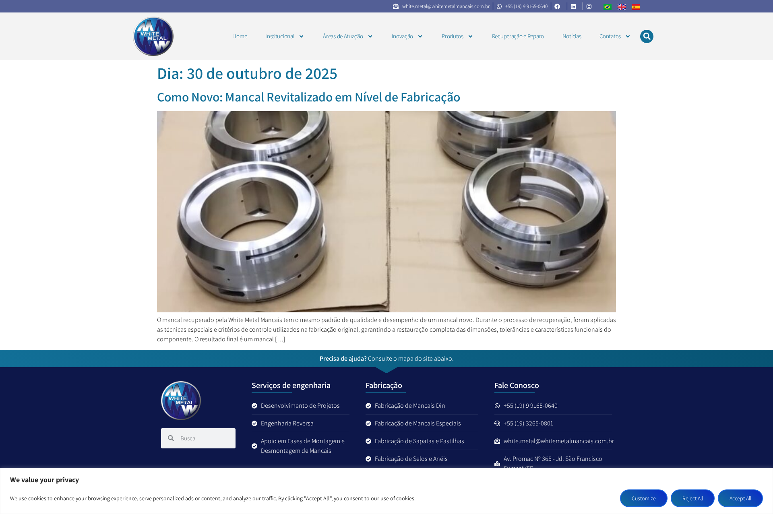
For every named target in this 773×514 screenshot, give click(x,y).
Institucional (279, 36)
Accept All (740, 498)
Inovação (402, 36)
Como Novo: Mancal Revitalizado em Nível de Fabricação (308, 96)
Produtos (452, 36)
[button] (646, 36)
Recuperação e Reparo (518, 36)
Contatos (610, 36)
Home (239, 36)
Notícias (571, 36)
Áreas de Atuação (343, 36)
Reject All (692, 498)
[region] (386, 491)
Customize (644, 498)
